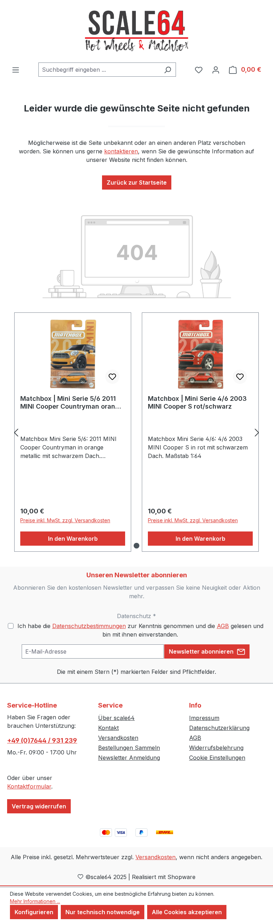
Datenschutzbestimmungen (89, 625)
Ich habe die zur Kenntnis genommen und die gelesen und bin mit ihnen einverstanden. (140, 630)
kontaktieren (121, 151)
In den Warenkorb (73, 538)
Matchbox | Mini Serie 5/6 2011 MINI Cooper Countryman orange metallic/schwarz (71, 402)
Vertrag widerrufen (39, 806)
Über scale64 (116, 717)
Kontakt (108, 727)
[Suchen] (167, 69)
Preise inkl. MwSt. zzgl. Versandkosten (65, 520)
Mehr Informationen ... (35, 901)
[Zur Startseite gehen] (136, 31)
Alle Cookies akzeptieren (187, 912)
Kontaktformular (29, 786)
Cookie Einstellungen (217, 757)
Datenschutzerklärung (219, 727)
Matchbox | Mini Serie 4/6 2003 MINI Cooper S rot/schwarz (197, 402)
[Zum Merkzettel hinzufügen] (112, 377)
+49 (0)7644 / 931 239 (42, 740)
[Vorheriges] (16, 432)
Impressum (204, 717)
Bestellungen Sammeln (129, 747)
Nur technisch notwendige (102, 912)
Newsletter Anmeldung (129, 757)
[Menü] (15, 69)
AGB (223, 625)
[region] (136, 432)
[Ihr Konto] (215, 69)
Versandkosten (118, 737)
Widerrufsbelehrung (216, 747)
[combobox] (99, 69)
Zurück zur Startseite (137, 182)
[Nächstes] (257, 432)
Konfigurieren (34, 912)
